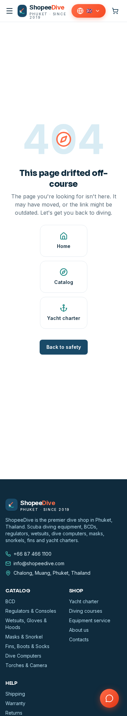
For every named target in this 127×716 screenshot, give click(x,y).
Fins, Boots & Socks (27, 646)
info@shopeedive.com (39, 563)
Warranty (15, 703)
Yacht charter (84, 601)
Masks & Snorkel (24, 637)
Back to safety (63, 347)
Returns (13, 713)
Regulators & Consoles (30, 611)
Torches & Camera (26, 665)
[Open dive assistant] (109, 698)
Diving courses (85, 611)
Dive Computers (23, 656)
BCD (10, 601)
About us (79, 630)
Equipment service (89, 620)
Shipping (15, 694)
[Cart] (115, 11)
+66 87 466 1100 (32, 554)
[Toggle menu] (9, 11)
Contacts (79, 639)
